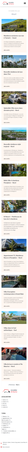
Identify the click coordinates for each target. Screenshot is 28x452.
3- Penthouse (4, 423)
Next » (18, 385)
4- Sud (3, 405)
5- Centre (3, 407)
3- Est (2, 403)
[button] (25, 3)
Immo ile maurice (5, 422)
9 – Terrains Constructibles (7, 431)
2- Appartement (5, 418)
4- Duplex (3, 425)
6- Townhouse (5, 427)
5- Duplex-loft (4, 432)
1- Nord (3, 400)
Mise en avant (4, 420)
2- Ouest (3, 401)
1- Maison (3, 416)
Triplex (3, 429)
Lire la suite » (7, 50)
